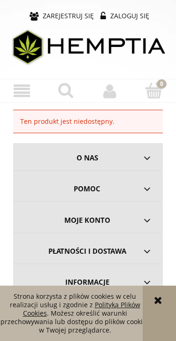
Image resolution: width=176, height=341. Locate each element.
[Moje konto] (110, 91)
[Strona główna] (88, 46)
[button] (22, 91)
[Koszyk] (154, 90)
